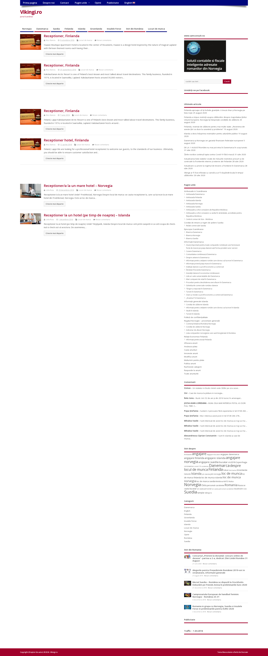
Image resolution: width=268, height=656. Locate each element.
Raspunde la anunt (192, 370)
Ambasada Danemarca (195, 194)
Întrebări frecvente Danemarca (198, 270)
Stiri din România (134, 28)
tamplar (201, 492)
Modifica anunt (190, 356)
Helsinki (187, 474)
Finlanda (69, 28)
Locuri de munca (156, 28)
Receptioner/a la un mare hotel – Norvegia (78, 185)
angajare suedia (208, 462)
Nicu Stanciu (50, 40)
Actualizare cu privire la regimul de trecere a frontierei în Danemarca (214, 165)
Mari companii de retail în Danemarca (201, 279)
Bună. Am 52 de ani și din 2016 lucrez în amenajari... (219, 398)
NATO (226, 481)
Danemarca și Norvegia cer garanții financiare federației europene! (213, 140)
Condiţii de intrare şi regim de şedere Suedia (203, 222)
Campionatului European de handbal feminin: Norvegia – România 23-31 (215, 595)
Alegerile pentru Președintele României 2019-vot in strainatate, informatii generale (218, 571)
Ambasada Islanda (193, 200)
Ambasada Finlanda (194, 197)
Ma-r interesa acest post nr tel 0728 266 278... (220, 416)
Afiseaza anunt (190, 343)
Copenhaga (241, 462)
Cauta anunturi (190, 350)
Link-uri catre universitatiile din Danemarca (203, 276)
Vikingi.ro (31, 11)
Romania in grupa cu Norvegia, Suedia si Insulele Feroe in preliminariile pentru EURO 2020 (217, 607)
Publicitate (113, 2)
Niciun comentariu (104, 40)
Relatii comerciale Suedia (196, 225)
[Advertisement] (195, 14)
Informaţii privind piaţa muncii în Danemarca (203, 263)
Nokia (231, 481)
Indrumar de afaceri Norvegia (198, 330)
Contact (64, 2)
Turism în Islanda (193, 314)
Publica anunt (190, 363)
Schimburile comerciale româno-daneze (202, 285)
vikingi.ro (208, 493)
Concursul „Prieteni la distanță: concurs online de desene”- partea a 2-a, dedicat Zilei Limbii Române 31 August (220, 558)
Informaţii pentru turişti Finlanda (199, 339)
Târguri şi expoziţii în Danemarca (199, 289)
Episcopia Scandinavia (193, 229)
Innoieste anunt (191, 353)
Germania (232, 470)
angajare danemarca (229, 454)
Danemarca (42, 28)
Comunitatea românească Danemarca (201, 254)
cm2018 (231, 462)
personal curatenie (215, 485)
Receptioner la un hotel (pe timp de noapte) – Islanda (87, 215)
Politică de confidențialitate (196, 317)
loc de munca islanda (211, 477)
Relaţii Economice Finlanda (196, 336)
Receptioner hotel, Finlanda (66, 140)
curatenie (205, 466)
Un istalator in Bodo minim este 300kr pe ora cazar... (216, 388)
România (188, 538)
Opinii (98, 2)
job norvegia (215, 474)
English (128, 2)
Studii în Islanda (192, 310)
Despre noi (49, 2)
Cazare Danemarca (193, 251)
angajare (199, 453)
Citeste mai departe (55, 54)
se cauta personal (204, 489)
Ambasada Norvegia (194, 203)
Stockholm (238, 488)
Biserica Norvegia (193, 235)
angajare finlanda (194, 458)
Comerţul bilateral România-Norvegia (201, 324)
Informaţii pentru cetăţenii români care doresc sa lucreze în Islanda (212, 307)
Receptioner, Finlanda (61, 36)
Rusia (240, 485)
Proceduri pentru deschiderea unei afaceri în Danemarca (208, 282)
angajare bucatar (213, 454)
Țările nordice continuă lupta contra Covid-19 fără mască (209, 154)
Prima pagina (30, 2)
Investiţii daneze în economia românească (202, 273)
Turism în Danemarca (194, 292)
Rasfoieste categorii (193, 367)
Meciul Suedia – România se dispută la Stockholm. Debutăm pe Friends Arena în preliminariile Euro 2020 (219, 583)
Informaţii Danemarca (194, 242)
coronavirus (189, 466)
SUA (245, 489)
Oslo (203, 485)
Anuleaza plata (190, 346)
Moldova (219, 481)
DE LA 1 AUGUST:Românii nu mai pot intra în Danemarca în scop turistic (215, 147)
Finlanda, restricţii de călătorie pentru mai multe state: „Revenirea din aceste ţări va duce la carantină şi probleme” (214, 128)
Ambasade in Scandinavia (195, 191)
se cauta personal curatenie (223, 489)
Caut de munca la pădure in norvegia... (206, 393)
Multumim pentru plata (194, 360)
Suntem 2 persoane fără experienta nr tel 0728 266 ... (224, 411)
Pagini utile (81, 2)
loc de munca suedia (206, 481)
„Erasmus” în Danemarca (196, 298)
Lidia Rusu (50, 190)
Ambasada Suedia (193, 207)
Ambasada (188, 454)
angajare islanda (215, 458)
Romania (231, 485)
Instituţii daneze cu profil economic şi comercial (205, 267)
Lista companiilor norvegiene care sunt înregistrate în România (211, 333)
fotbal (225, 470)
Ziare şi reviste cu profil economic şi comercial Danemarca (209, 295)
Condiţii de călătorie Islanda (197, 304)
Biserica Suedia (192, 238)
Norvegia (27, 28)
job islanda (206, 474)
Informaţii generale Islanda (196, 301)
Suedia (56, 28)
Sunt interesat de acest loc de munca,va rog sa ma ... (223, 421)
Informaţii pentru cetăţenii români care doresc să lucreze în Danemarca (214, 260)
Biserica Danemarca (194, 232)
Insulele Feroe (114, 28)
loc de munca (232, 473)
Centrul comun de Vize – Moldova (199, 219)
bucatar (223, 462)
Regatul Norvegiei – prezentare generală (202, 321)
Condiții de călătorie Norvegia (198, 327)
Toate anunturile (191, 373)
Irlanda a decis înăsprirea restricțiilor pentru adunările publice (211, 133)
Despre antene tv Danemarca (197, 257)
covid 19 (197, 466)
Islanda (81, 28)
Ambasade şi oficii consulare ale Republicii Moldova (206, 210)
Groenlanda (96, 28)
